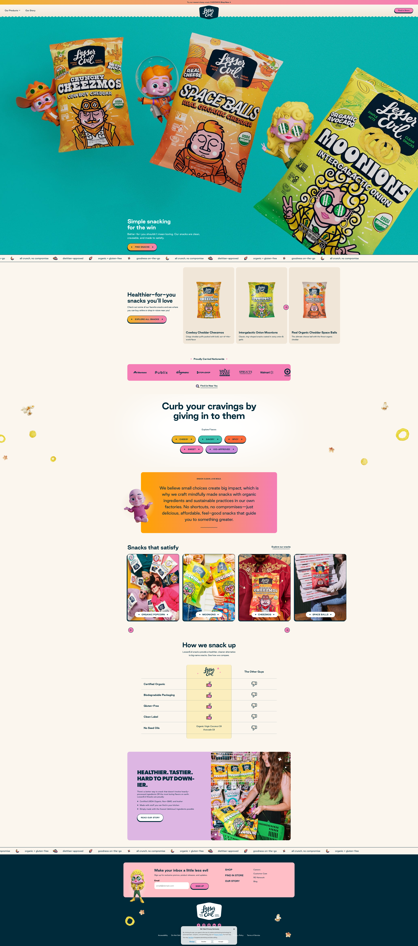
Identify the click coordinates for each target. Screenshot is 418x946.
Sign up (200, 886)
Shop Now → (225, 2)
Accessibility (163, 935)
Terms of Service (253, 935)
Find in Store (234, 875)
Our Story (30, 10)
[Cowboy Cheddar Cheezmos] (208, 305)
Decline (203, 941)
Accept (220, 941)
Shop (228, 869)
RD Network (259, 877)
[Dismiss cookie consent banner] (234, 929)
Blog (255, 881)
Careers (256, 870)
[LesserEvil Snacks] (209, 12)
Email (156, 880)
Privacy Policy (218, 934)
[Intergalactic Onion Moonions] (261, 305)
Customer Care (260, 873)
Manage (192, 941)
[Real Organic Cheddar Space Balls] (314, 305)
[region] (209, 258)
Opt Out (190, 937)
